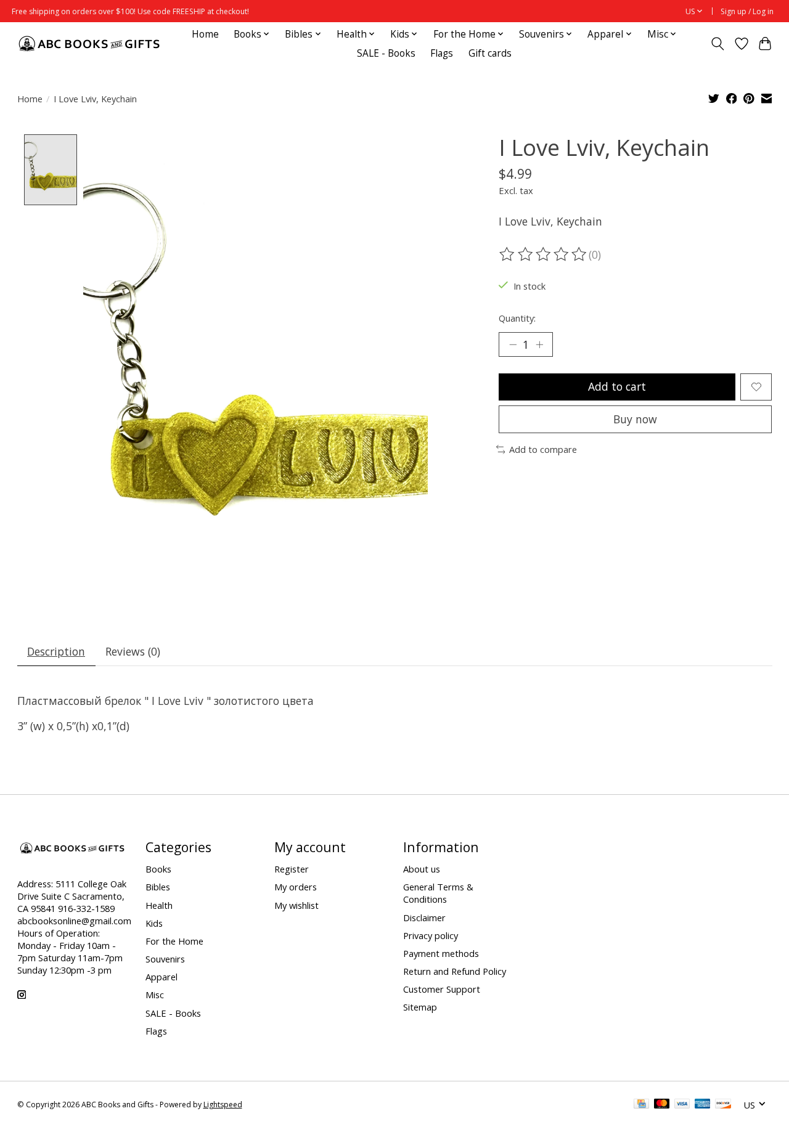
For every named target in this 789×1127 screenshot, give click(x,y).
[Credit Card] (641, 1105)
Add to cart (617, 386)
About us (421, 869)
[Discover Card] (723, 1105)
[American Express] (703, 1105)
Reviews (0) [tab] (132, 651)
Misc (154, 994)
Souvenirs (165, 959)
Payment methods (441, 953)
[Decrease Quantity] (512, 344)
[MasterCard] (662, 1105)
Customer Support (441, 989)
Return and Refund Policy (454, 971)
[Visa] (682, 1105)
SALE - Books (386, 53)
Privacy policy (430, 935)
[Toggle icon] (717, 44)
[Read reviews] (544, 254)
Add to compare (543, 449)
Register (291, 869)
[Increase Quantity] (539, 344)
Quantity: (517, 318)
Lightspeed (222, 1104)
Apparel (161, 976)
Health (159, 905)
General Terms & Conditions (438, 893)
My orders (295, 887)
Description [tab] (56, 651)
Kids (154, 923)
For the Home (174, 941)
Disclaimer (424, 917)
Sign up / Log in (747, 11)
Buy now (635, 419)
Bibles (157, 887)
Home (205, 34)
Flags (441, 53)
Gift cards (490, 53)
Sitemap (420, 1007)
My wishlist (296, 905)
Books (158, 869)
